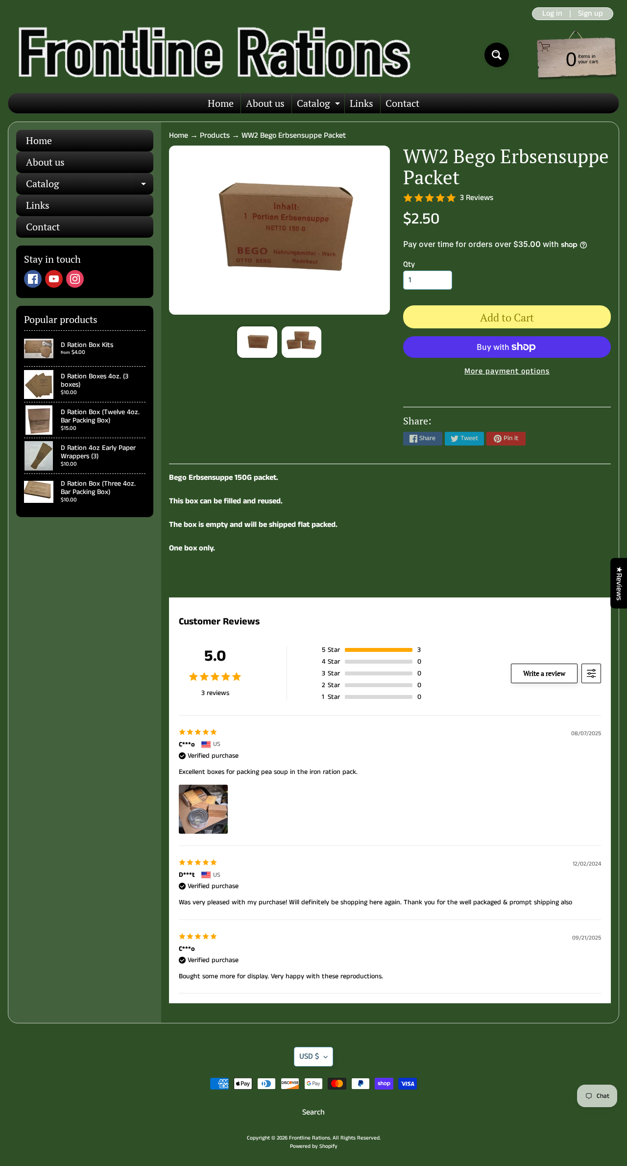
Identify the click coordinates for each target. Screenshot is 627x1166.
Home (221, 103)
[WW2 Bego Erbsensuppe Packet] (257, 342)
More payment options (507, 371)
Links (361, 103)
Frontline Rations (309, 1138)
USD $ (309, 1056)
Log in (552, 14)
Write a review (544, 673)
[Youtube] (54, 279)
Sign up (590, 14)
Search (313, 1112)
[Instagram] (75, 279)
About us (265, 103)
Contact (402, 103)
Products (215, 135)
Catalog (319, 105)
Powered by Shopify (314, 1146)
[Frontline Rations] (212, 55)
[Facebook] (33, 279)
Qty (409, 264)
